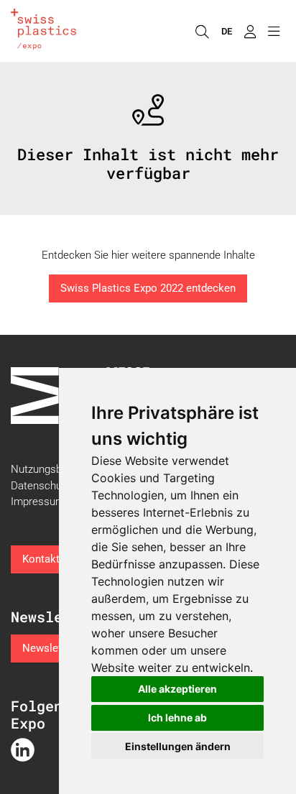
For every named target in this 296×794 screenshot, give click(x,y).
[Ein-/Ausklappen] (273, 31)
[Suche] (202, 31)
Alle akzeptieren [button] (177, 689)
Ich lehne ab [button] (177, 717)
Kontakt (41, 559)
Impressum (38, 501)
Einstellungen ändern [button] (178, 746)
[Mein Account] (250, 31)
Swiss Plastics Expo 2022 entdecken (148, 288)
